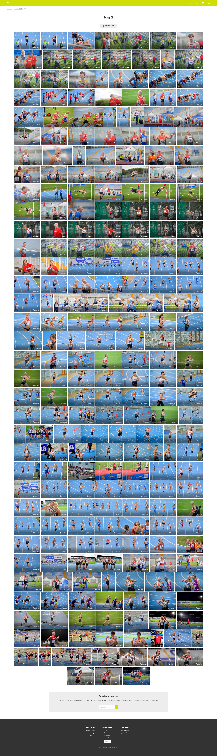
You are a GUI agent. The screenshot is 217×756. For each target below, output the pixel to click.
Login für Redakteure (125, 733)
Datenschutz (107, 735)
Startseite (9, 9)
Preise (90, 735)
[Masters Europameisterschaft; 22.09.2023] (27, 40)
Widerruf (107, 741)
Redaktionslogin (90, 733)
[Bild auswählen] (15, 47)
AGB (107, 730)
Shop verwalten (125, 730)
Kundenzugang (90, 730)
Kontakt (107, 738)
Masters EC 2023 (18, 9)
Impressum (107, 733)
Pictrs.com (115, 747)
